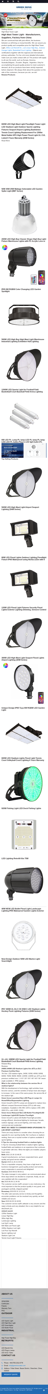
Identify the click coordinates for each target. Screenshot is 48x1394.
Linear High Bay (7, 1216)
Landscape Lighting (9, 1221)
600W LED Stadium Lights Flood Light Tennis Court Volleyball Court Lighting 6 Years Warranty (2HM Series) (23, 760)
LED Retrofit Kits (7, 1348)
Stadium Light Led (8, 1235)
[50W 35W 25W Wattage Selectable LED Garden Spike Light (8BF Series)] (24, 164)
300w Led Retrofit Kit (13, 48)
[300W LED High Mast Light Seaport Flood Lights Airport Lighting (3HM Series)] (24, 633)
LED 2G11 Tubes (7, 1353)
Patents (4, 1306)
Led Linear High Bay (30, 48)
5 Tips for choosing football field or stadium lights (22, 1142)
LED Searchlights (7, 1325)
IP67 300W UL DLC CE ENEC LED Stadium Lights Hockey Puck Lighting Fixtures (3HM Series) (23, 1010)
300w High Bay (7, 1218)
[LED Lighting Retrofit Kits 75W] (24, 834)
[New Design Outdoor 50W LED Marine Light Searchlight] (24, 934)
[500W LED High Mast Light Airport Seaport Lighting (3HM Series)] (24, 483)
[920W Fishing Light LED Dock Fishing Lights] (24, 784)
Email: (6, 1365)
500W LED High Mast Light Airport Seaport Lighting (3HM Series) (20, 508)
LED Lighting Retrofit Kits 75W (15, 858)
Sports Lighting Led (9, 1233)
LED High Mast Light (8, 1323)
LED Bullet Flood (7, 1328)
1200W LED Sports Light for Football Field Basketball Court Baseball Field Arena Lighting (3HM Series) (22, 392)
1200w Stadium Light (9, 1213)
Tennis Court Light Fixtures (11, 1238)
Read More (6, 141)
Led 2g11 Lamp (7, 1223)
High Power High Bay (9, 1338)
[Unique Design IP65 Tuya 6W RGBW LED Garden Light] (24, 683)
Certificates (5, 1304)
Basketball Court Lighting (22, 50)
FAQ (3, 1311)
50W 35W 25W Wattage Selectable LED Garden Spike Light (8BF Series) (22, 190)
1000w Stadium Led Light (11, 1228)
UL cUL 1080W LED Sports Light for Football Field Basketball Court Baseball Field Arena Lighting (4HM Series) (24, 1061)
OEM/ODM (5, 1301)
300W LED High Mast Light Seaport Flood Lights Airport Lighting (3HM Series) (23, 659)
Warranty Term (6, 1308)
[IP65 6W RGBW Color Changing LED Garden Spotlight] (24, 265)
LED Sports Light (7, 1321)
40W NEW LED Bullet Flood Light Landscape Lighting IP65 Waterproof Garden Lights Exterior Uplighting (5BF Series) (23, 911)
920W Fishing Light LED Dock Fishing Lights (21, 808)
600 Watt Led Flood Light (11, 1226)
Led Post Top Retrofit (9, 1231)
